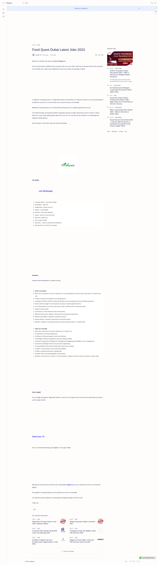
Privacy (121, 131)
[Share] (101, 55)
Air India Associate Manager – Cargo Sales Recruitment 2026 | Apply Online (121, 90)
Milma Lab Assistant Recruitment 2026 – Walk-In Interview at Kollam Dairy (121, 112)
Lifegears (9, 3)
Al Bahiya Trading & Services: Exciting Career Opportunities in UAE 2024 (45, 542)
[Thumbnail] (63, 521)
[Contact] (3, 16)
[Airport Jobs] (118, 68)
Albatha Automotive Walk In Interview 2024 (82, 523)
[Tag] (38, 519)
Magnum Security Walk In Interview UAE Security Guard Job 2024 (82, 541)
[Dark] (151, 3)
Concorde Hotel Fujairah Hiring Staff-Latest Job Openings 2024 (44, 532)
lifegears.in (62, 61)
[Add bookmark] (96, 55)
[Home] (3, 9)
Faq (126, 131)
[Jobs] (34, 509)
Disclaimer (114, 131)
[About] (3, 13)
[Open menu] (3, 3)
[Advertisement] (68, 83)
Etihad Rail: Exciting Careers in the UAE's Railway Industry (44, 523)
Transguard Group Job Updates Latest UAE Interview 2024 (83, 532)
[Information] (118, 107)
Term (108, 131)
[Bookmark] (155, 3)
